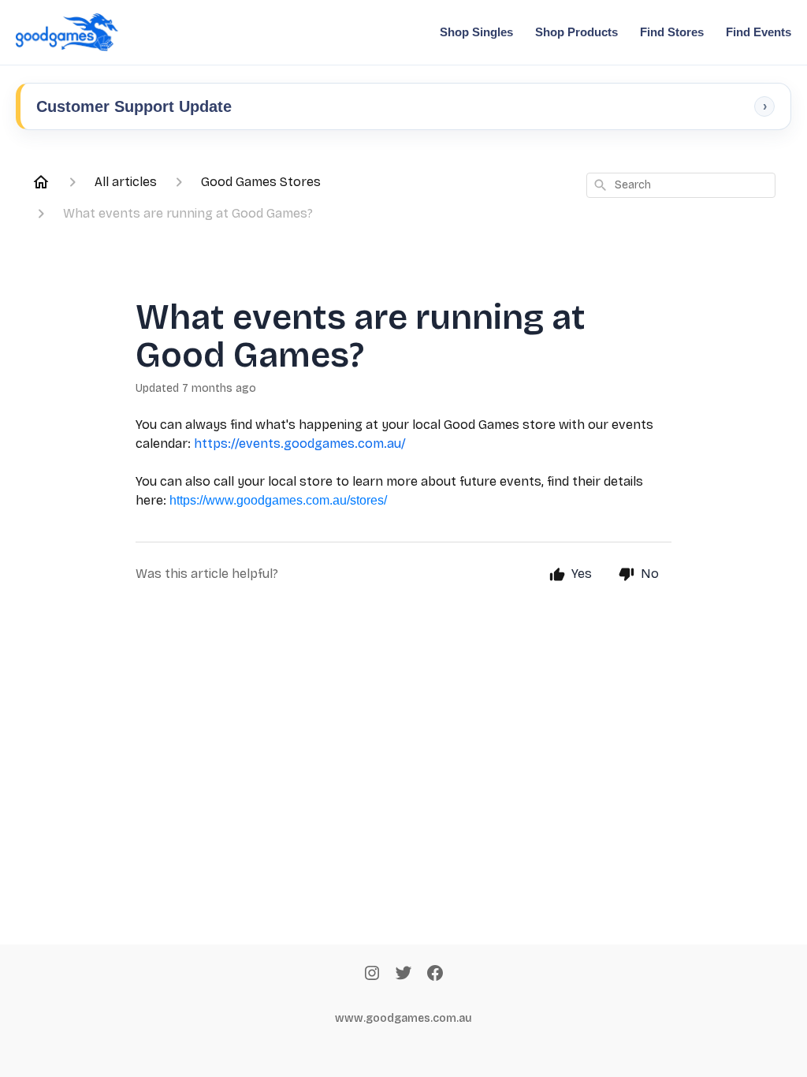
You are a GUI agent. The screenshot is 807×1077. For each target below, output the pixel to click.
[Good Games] (67, 31)
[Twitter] (403, 974)
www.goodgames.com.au (403, 1018)
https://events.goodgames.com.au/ (300, 443)
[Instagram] (372, 974)
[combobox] (680, 185)
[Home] (41, 182)
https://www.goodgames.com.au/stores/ (278, 500)
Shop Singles (476, 32)
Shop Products (576, 32)
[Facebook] (435, 974)
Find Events (758, 32)
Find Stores (672, 32)
